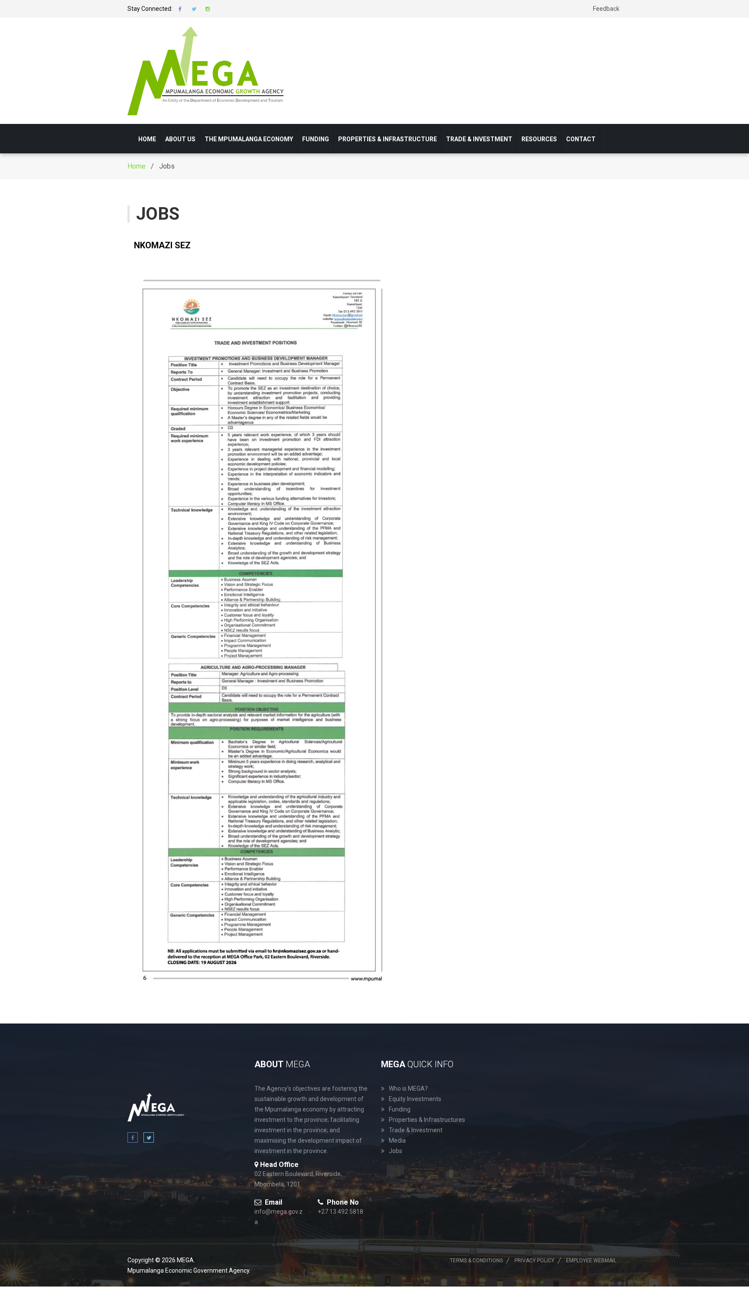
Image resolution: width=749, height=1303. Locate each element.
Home (147, 139)
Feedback (606, 8)
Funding (315, 139)
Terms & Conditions (476, 1261)
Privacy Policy (534, 1261)
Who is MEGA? (408, 1088)
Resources (539, 139)
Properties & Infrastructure (387, 139)
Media (397, 1140)
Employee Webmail (591, 1261)
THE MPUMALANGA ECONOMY (249, 139)
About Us (180, 139)
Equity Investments (415, 1098)
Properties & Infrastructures (427, 1119)
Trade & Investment (479, 139)
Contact (581, 139)
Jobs (395, 1150)
